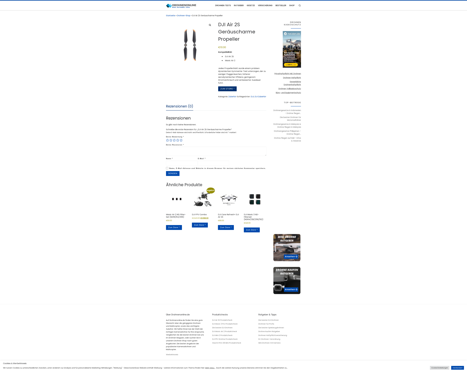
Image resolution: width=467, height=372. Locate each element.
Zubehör (232, 96)
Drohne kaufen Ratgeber (269, 331)
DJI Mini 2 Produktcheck (222, 335)
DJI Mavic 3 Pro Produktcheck (225, 324)
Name (169, 158)
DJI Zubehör (260, 96)
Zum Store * (227, 89)
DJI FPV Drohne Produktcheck (225, 339)
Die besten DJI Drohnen (222, 327)
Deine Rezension (175, 145)
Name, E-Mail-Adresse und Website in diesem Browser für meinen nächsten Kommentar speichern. (217, 168)
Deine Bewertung (175, 137)
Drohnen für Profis (266, 324)
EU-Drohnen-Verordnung (269, 339)
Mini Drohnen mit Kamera (269, 343)
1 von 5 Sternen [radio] (167, 140)
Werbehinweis (172, 354)
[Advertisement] (287, 189)
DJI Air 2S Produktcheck (222, 320)
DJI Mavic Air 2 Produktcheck (224, 331)
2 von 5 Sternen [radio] (170, 140)
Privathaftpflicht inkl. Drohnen (287, 73)
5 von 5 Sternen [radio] (181, 140)
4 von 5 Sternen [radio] (177, 140)
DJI (252, 96)
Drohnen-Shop (183, 15)
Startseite (170, 15)
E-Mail (202, 158)
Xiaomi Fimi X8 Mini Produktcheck (226, 343)
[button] (210, 25)
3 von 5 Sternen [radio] (174, 140)
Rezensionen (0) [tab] (179, 106)
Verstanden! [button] (458, 368)
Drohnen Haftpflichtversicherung (272, 335)
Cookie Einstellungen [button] (439, 368)
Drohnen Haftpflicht (292, 77)
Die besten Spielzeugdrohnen (271, 327)
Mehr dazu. (210, 368)
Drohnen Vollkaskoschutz (289, 88)
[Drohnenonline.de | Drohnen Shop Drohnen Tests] (181, 5)
